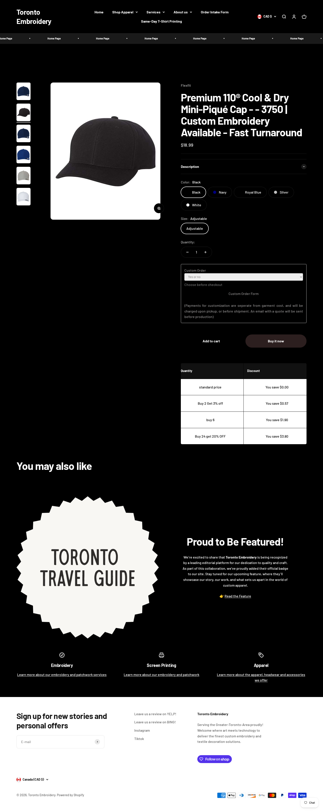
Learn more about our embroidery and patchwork (161, 674)
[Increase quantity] (205, 252)
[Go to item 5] (23, 176)
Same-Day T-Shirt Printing (161, 21)
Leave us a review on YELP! (155, 714)
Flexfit (186, 85)
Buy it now (276, 341)
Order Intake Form (215, 12)
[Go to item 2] (23, 113)
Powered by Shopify (70, 795)
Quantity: (188, 242)
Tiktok (139, 739)
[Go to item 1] (23, 92)
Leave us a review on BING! (155, 722)
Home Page (37, 38)
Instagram (142, 730)
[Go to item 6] (23, 197)
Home (98, 12)
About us (181, 12)
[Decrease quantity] (187, 252)
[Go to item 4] (23, 155)
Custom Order (195, 270)
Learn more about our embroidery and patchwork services (62, 674)
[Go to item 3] (23, 134)
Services (153, 12)
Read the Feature (238, 596)
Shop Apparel (122, 12)
